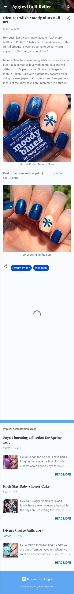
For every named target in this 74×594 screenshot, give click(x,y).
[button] (68, 19)
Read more (63, 474)
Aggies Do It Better (31, 6)
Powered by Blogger (39, 579)
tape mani (41, 268)
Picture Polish (21, 268)
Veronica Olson (46, 586)
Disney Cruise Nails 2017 (23, 530)
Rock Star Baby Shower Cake (26, 486)
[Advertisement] (37, 387)
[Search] (68, 7)
